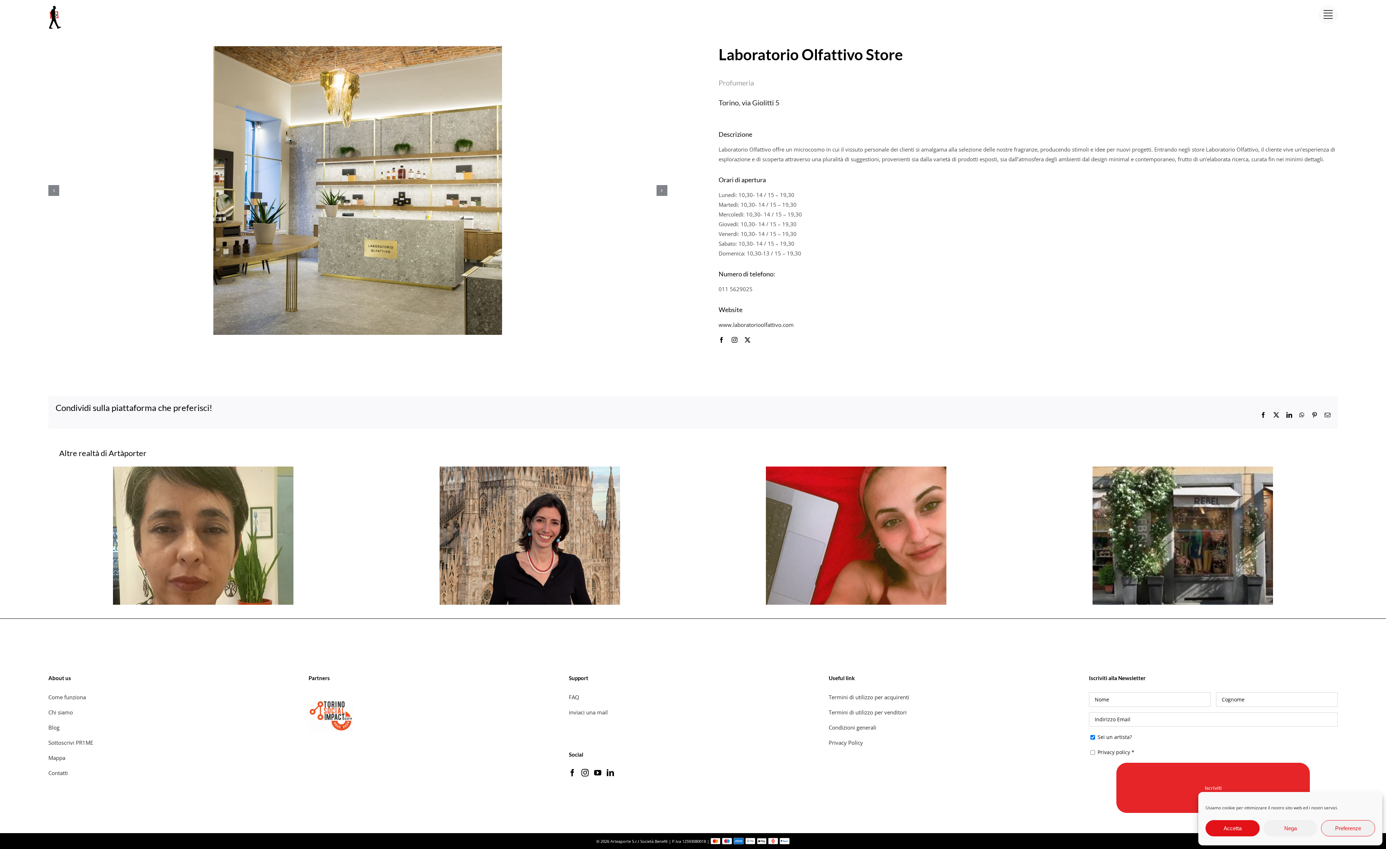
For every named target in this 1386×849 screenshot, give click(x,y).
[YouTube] (597, 772)
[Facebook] (572, 772)
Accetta (1233, 828)
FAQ (574, 697)
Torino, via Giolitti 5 (749, 102)
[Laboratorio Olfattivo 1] (357, 190)
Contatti (58, 772)
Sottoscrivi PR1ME (70, 742)
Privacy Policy (846, 742)
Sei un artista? (1114, 737)
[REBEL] (1183, 470)
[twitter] (747, 340)
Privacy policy (1114, 752)
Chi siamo (61, 712)
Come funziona (67, 697)
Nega (1290, 828)
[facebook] (721, 340)
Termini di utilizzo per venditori (868, 712)
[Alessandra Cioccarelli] (530, 470)
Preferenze (1348, 828)
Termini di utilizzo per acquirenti (869, 697)
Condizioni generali (852, 727)
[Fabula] (856, 470)
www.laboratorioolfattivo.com (756, 324)
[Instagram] (585, 772)
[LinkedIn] (610, 772)
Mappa (56, 757)
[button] (53, 190)
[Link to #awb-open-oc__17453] (1328, 14)
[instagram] (734, 340)
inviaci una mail (588, 712)
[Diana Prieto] (203, 470)
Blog (54, 727)
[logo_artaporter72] (55, 6)
